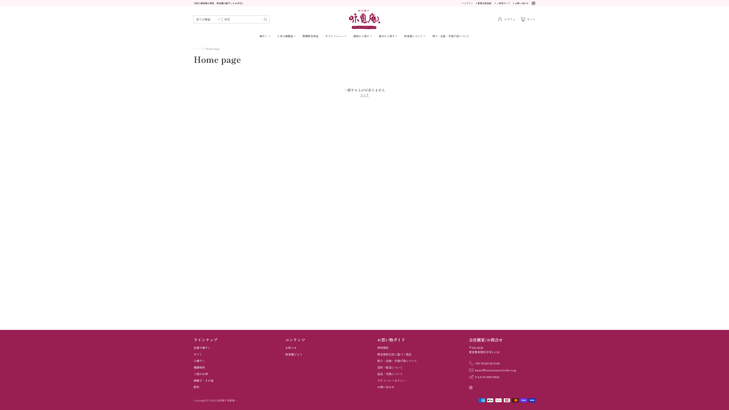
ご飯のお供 (201, 374)
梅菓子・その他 (204, 380)
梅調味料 (199, 367)
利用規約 (383, 348)
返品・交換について (390, 374)
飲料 (196, 387)
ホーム (197, 48)
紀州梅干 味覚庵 (225, 400)
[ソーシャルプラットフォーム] (533, 3)
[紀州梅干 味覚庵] (364, 19)
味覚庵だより (293, 354)
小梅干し (199, 361)
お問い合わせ (385, 387)
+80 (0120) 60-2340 (487, 363)
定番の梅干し (202, 348)
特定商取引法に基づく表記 (394, 354)
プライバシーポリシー (391, 380)
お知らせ (291, 348)
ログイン (468, 3)
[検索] (265, 19)
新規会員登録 (484, 3)
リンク (364, 95)
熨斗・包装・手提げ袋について (397, 361)
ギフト (198, 354)
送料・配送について (390, 367)
